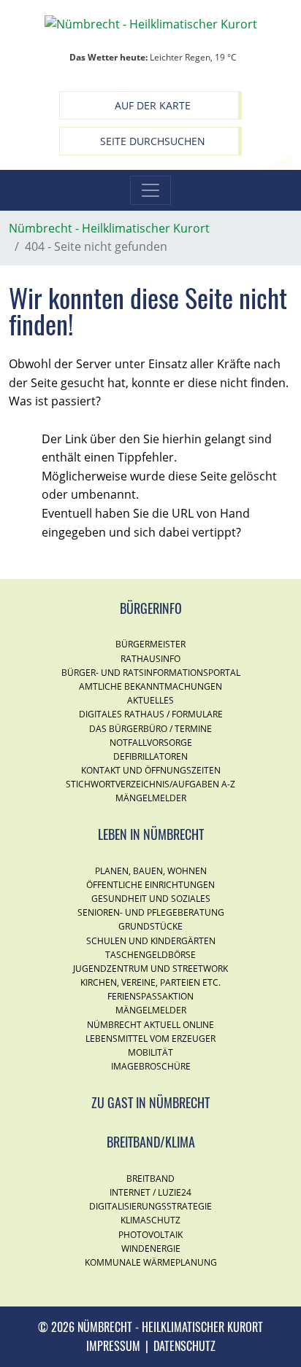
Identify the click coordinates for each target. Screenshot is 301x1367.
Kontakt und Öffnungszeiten (151, 770)
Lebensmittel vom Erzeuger (150, 1038)
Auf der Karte (153, 105)
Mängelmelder (150, 798)
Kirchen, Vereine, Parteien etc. (150, 982)
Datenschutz (184, 1346)
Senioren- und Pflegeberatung (150, 912)
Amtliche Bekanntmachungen (150, 686)
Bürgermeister (150, 644)
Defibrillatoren (150, 756)
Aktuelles (150, 700)
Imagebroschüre (151, 1066)
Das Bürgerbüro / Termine (150, 729)
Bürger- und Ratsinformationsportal (150, 672)
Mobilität (150, 1052)
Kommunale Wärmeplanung (151, 1262)
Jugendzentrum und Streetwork (150, 968)
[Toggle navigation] (150, 190)
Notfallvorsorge (151, 742)
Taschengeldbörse (150, 955)
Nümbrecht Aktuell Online (150, 1025)
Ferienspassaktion (150, 996)
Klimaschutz (150, 1220)
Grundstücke (150, 926)
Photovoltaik (150, 1234)
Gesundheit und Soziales (150, 898)
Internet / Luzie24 (150, 1192)
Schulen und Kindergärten (151, 941)
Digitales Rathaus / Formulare (151, 714)
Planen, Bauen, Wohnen (151, 871)
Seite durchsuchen (152, 141)
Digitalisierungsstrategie (150, 1206)
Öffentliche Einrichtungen (150, 885)
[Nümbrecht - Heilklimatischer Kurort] (151, 23)
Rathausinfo (150, 659)
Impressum (113, 1346)
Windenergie (150, 1248)
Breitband (150, 1178)
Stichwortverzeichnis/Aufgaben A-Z (150, 784)
